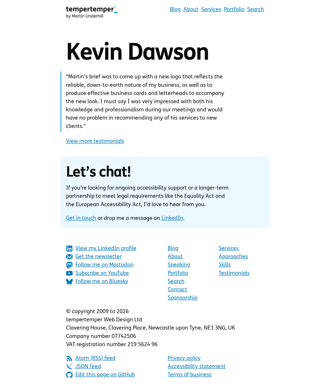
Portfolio (234, 9)
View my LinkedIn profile (105, 248)
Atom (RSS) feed (95, 358)
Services (211, 9)
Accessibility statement (197, 366)
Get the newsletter (98, 257)
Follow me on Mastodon (104, 265)
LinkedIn (172, 218)
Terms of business (190, 375)
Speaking (179, 265)
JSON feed (88, 366)
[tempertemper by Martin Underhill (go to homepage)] (92, 12)
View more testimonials (95, 141)
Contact (177, 290)
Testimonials (234, 273)
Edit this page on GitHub (105, 375)
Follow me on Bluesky (101, 281)
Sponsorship (182, 298)
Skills (225, 265)
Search (255, 9)
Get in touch (81, 218)
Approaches (233, 257)
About (190, 9)
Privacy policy (184, 358)
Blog (175, 9)
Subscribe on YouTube (102, 273)
